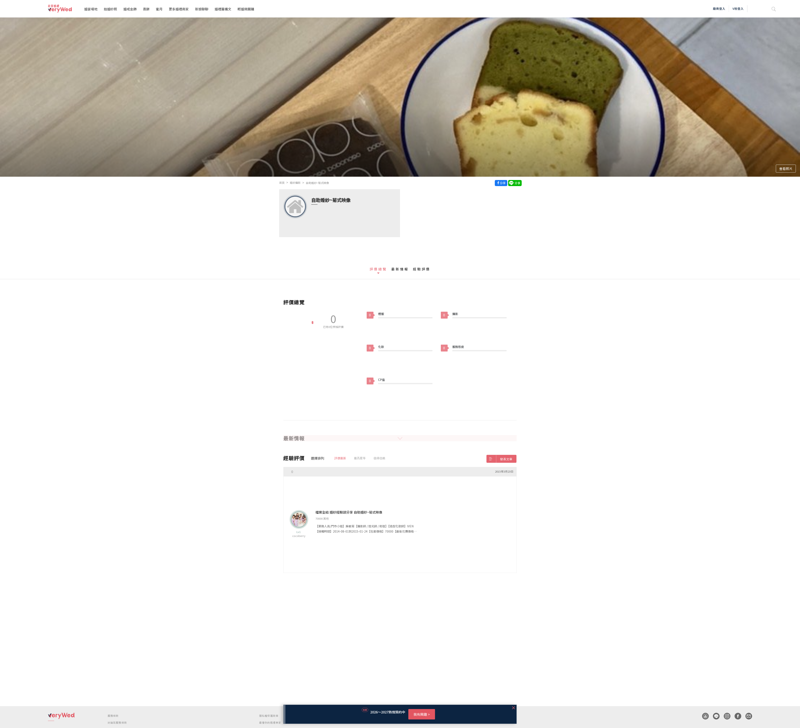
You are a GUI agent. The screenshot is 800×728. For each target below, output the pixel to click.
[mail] (746, 716)
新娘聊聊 (201, 8)
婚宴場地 (91, 8)
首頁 (282, 183)
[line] (714, 716)
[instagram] (725, 716)
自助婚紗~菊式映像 (317, 183)
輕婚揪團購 (246, 8)
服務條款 (113, 715)
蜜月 (159, 8)
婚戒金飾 (130, 8)
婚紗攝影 (295, 183)
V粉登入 (738, 8)
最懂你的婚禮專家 (270, 722)
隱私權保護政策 (268, 715)
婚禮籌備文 (223, 8)
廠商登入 (719, 8)
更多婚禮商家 (179, 8)
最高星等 (360, 458)
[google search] (774, 8)
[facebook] (735, 716)
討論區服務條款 (117, 722)
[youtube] (703, 716)
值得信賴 (379, 458)
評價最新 (340, 458)
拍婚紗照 (110, 8)
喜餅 (146, 8)
